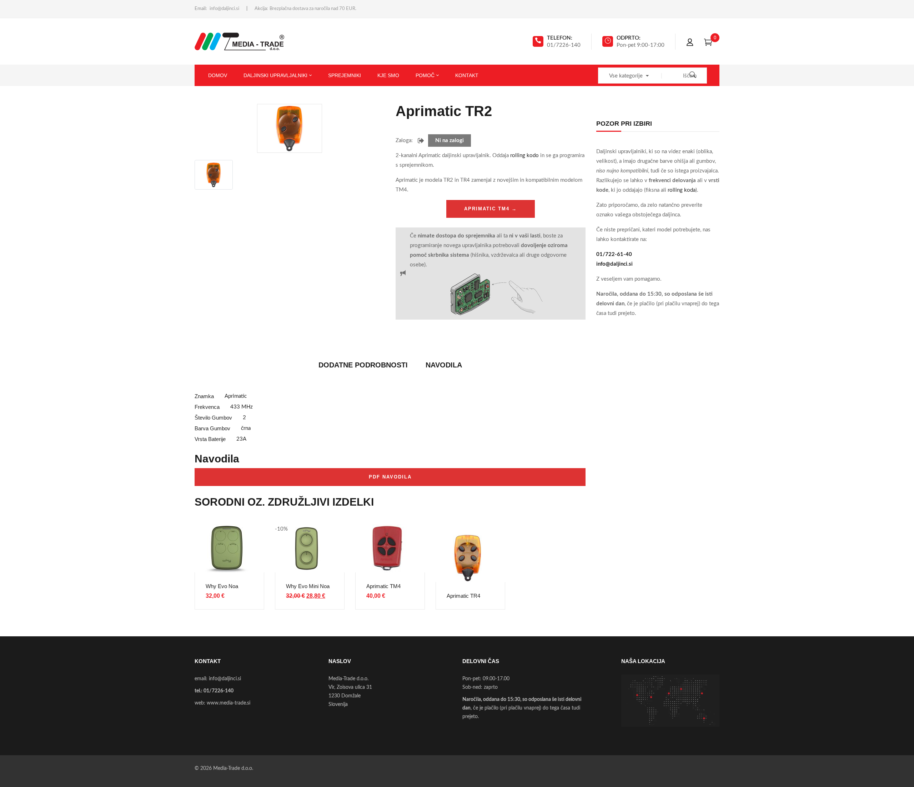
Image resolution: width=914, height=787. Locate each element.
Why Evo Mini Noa (308, 586)
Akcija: (261, 8)
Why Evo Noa (222, 586)
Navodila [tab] (444, 365)
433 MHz (241, 407)
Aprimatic (236, 396)
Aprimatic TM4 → (490, 208)
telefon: (559, 38)
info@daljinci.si (224, 8)
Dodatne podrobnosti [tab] (363, 365)
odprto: (629, 38)
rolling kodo (524, 155)
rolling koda (681, 190)
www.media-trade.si (228, 703)
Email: (201, 8)
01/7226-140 (218, 690)
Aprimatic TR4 (463, 596)
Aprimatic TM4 (383, 586)
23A (241, 439)
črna (246, 428)
